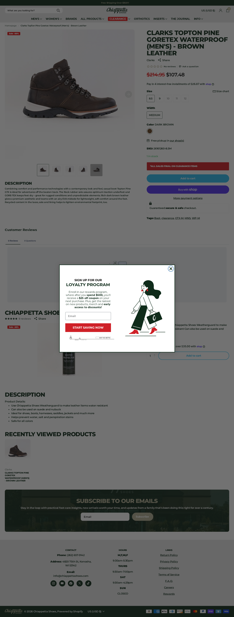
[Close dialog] (171, 269)
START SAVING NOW (88, 327)
